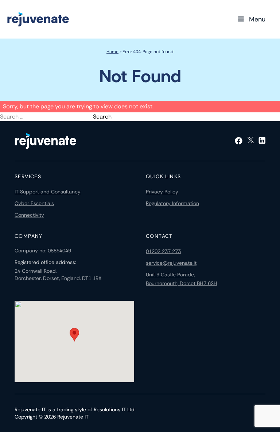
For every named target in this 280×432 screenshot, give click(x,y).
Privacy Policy (162, 191)
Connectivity (29, 215)
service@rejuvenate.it (171, 263)
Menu (257, 19)
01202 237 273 (163, 251)
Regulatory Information (172, 203)
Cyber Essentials (34, 203)
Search (102, 116)
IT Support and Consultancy (48, 191)
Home (112, 52)
